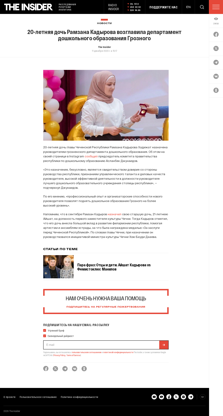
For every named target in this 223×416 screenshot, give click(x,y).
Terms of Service (73, 355)
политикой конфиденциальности (118, 352)
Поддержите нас (163, 7)
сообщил (91, 156)
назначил (114, 214)
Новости (104, 23)
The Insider (104, 46)
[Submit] (163, 345)
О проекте (9, 396)
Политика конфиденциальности (79, 396)
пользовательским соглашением (86, 352)
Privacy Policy (59, 355)
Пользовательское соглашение (38, 396)
